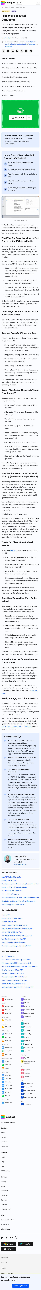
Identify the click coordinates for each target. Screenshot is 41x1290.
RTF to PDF (8, 1079)
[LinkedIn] (2, 1237)
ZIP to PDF (8, 1092)
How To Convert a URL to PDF (12, 970)
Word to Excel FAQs (8, 95)
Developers (4, 1195)
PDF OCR (7, 1010)
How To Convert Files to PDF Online (14, 980)
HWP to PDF (8, 1082)
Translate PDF (28, 1094)
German (27, 42)
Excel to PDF (6, 915)
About (3, 1157)
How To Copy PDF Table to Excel (13, 904)
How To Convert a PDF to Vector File (14, 977)
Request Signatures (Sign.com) (29, 1062)
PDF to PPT (8, 1041)
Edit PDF (26, 1023)
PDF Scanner (27, 1104)
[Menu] (38, 3)
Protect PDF (27, 1073)
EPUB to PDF (8, 1089)
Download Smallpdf (7, 1220)
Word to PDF (8, 1048)
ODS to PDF (8, 1065)
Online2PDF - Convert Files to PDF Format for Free (19, 966)
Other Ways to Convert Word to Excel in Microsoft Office (19, 68)
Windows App (5, 1229)
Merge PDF (27, 999)
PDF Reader (27, 1030)
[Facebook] (7, 1237)
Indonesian (18, 44)
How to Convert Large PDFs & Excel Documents (18, 901)
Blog (6, 7)
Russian (24, 44)
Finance (3, 1137)
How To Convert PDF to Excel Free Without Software (20, 897)
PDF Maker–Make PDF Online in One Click (16, 963)
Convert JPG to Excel (9, 880)
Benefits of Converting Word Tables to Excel (16, 82)
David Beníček (6, 38)
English (5, 1257)
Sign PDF (26, 1058)
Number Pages (28, 1034)
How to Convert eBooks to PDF (13, 973)
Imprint (3, 1268)
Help (2, 1162)
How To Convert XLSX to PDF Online (14, 925)
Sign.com (4, 1200)
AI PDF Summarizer (29, 1090)
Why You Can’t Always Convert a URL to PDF (17, 987)
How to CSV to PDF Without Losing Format (17, 935)
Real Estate (4, 1142)
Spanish (33, 42)
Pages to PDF (8, 1103)
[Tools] (19, 3)
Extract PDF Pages (29, 1013)
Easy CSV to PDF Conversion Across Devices (17, 928)
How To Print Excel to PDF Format (14, 942)
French (7, 44)
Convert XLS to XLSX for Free (12, 932)
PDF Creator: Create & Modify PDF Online (16, 959)
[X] (16, 1237)
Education (4, 1146)
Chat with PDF (28, 1087)
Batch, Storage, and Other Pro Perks (13, 91)
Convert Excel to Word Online (12, 918)
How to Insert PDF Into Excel (12, 891)
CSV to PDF (8, 1096)
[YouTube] (11, 1237)
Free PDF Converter (8, 956)
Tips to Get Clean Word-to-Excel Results (14, 77)
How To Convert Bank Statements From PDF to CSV (20, 884)
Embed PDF (4, 1191)
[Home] (2, 7)
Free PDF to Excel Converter (11, 877)
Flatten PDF (27, 1077)
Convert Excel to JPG (9, 922)
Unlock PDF (27, 1070)
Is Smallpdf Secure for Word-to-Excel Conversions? (18, 86)
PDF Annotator (28, 1027)
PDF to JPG (8, 1020)
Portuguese (31, 44)
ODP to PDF (8, 1068)
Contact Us (4, 1263)
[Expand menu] (29, 117)
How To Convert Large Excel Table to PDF (16, 946)
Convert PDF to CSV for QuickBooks (14, 887)
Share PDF (27, 1051)
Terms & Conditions (7, 1273)
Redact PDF (27, 1041)
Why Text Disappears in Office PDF (14, 939)
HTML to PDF (8, 1085)
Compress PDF (9, 999)
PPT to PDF (8, 1054)
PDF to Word (8, 1034)
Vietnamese (8, 46)
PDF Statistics (5, 1171)
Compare (4, 1205)
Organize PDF (27, 1017)
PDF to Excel (8, 1037)
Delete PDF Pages (29, 1010)
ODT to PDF (8, 1061)
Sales (3, 1133)
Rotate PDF (27, 1006)
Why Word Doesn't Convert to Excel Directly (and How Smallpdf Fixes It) (20, 72)
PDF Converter (9, 1006)
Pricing (3, 1182)
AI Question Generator (30, 1097)
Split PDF (26, 1003)
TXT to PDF (8, 1075)
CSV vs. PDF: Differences (10, 894)
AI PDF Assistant (28, 1084)
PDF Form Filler (28, 1048)
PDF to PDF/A (8, 1013)
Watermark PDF (28, 1044)
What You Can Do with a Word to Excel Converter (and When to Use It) (20, 63)
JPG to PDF (8, 1027)
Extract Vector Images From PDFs (13, 984)
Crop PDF (26, 1037)
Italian (12, 44)
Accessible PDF (6, 1209)
